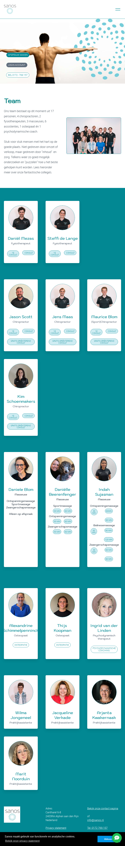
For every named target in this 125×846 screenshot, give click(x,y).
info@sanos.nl (95, 820)
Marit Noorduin (21, 776)
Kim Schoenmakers (21, 399)
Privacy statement (56, 828)
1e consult (13, 253)
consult (28, 252)
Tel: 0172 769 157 (97, 828)
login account (17, 64)
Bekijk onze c (94, 808)
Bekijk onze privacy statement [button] (22, 841)
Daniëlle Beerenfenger (62, 492)
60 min (68, 511)
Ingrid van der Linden (104, 628)
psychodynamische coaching (104, 649)
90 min (108, 530)
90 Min (109, 520)
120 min (108, 539)
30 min (57, 511)
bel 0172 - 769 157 (18, 74)
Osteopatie (20, 644)
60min (109, 511)
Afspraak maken (18, 54)
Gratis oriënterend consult (21, 342)
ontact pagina (110, 808)
